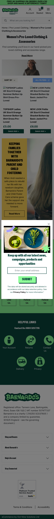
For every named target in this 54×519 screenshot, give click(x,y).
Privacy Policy (19, 292)
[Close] (48, 224)
